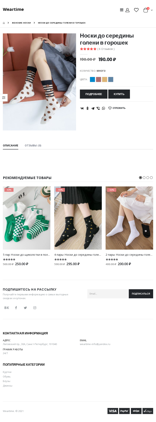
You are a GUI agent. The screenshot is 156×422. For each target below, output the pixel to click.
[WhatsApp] (103, 108)
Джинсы (7, 385)
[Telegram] (93, 108)
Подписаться (141, 293)
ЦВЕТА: (84, 79)
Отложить (119, 108)
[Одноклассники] (87, 108)
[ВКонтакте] (82, 108)
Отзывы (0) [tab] (33, 145)
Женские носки (21, 22)
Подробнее (93, 94)
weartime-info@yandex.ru (95, 344)
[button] (148, 11)
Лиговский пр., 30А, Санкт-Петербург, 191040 (30, 344)
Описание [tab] (10, 145)
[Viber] (98, 108)
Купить (119, 94)
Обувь (7, 376)
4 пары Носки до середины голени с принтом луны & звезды (96, 254)
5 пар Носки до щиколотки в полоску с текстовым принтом (43, 254)
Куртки (7, 372)
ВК (6, 307)
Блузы (6, 381)
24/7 (5, 353)
